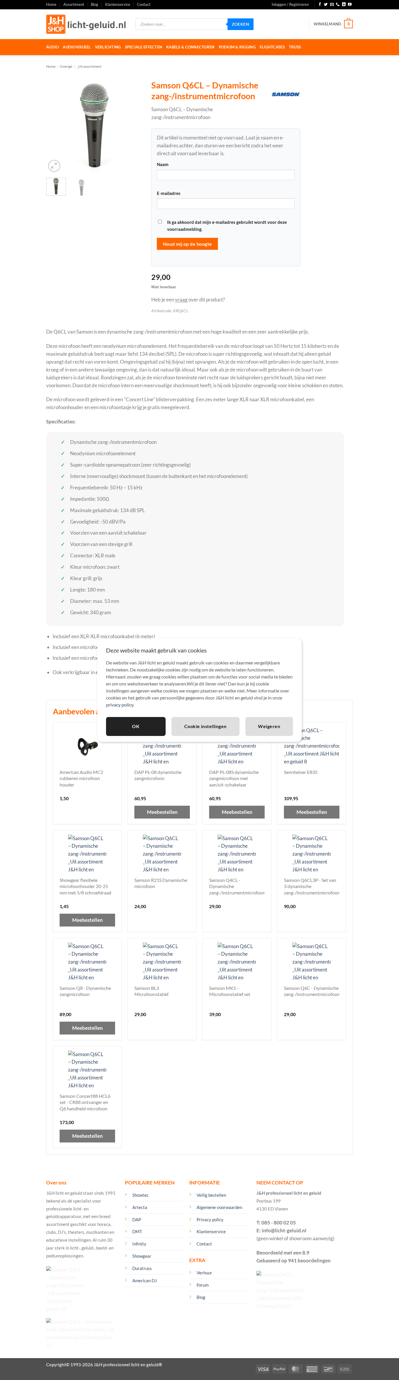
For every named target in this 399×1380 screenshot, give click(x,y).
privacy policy (119, 704)
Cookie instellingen (205, 726)
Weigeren (269, 726)
